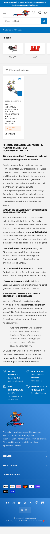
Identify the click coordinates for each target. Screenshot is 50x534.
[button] (4, 13)
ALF (35, 57)
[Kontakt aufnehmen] (39, 13)
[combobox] (25, 21)
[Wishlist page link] (33, 12)
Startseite (9, 30)
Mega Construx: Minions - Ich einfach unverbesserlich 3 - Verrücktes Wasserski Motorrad (12, 114)
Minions (18, 30)
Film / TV (12, 57)
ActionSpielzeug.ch (28, 518)
